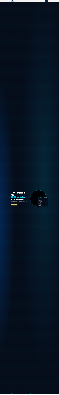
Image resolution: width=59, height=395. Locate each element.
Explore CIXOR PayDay (14, 204)
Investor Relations (20, 204)
